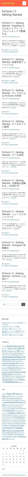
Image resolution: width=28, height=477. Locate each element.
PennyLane (19, 365)
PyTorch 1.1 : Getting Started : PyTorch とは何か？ (14, 276)
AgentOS (11, 346)
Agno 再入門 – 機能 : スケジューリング (12, 328)
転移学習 (13, 80)
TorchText (13, 377)
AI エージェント (11, 351)
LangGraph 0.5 (19, 361)
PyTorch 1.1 (6, 49)
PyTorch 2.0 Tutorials (15, 430)
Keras (7, 361)
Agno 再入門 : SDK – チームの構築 (10, 326)
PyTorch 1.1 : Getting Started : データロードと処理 (14, 124)
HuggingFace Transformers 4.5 (9, 406)
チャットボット (14, 49)
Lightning (6, 363)
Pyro (4, 368)
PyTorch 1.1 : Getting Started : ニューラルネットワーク (14, 214)
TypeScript (7, 380)
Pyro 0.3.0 (5, 418)
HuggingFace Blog (16, 354)
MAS (15, 363)
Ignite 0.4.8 (15, 408)
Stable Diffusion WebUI (11, 436)
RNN (14, 374)
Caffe (22, 351)
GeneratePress (22, 475)
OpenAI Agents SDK (8, 416)
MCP (21, 363)
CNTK (17, 353)
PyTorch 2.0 (7, 374)
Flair (8, 354)
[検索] (23, 304)
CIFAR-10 (5, 353)
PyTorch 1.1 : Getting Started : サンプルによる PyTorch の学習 (14, 93)
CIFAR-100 (12, 353)
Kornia (13, 361)
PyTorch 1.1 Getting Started (11, 51)
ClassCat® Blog (8, 3)
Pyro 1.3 (10, 418)
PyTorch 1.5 (7, 372)
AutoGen (9, 396)
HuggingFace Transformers (12, 359)
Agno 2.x (12, 348)
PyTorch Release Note (9, 432)
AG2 (4, 346)
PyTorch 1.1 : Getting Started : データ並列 (13, 153)
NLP (12, 365)
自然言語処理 (11, 382)
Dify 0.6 (15, 396)
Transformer (20, 377)
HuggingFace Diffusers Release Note (15, 405)
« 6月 (3, 468)
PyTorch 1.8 (19, 372)
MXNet (5, 365)
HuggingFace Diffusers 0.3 (8, 400)
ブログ (16, 379)
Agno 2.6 (5, 348)
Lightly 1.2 (4, 413)
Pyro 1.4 (15, 418)
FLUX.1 (5, 398)
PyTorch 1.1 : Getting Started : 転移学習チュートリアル (14, 62)
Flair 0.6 (20, 396)
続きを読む (22, 45)
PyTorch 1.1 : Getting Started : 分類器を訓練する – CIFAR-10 (14, 183)
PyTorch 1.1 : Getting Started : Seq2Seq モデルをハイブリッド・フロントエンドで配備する (13, 28)
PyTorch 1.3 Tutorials (14, 423)
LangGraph (9, 410)
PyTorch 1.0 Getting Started (14, 420)
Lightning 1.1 (14, 413)
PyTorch (13, 368)
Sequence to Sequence (17, 376)
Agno (20, 346)
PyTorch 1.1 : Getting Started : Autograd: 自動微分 (14, 245)
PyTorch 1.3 (17, 370)
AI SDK (20, 348)
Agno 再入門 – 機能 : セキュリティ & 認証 (12, 335)
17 (3, 459)
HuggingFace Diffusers (14, 357)
